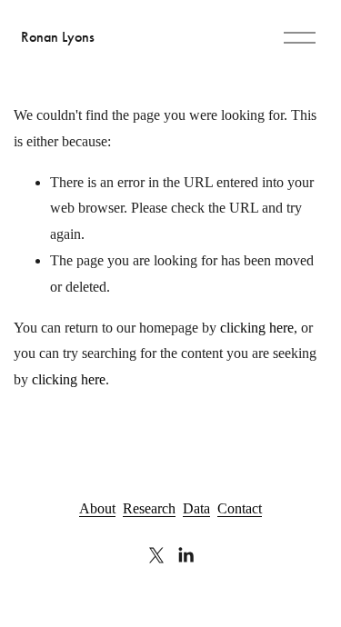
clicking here (257, 327)
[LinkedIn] (185, 555)
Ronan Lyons (58, 36)
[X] (156, 555)
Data (196, 508)
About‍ (97, 508)
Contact (239, 508)
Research (149, 508)
